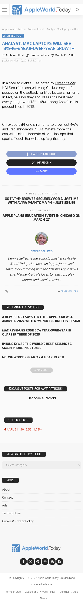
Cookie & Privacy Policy (18, 521)
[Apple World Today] (41, 9)
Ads (4, 505)
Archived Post (13, 36)
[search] (77, 9)
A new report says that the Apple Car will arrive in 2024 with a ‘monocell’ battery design (41, 319)
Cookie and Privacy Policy (40, 591)
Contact (7, 497)
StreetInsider (65, 83)
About (6, 489)
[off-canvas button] (4, 9)
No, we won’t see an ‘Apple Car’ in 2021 (33, 357)
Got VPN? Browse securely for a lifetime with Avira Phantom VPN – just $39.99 (41, 201)
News (43, 598)
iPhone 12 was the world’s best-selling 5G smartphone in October (37, 346)
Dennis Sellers (39, 55)
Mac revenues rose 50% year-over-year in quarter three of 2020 (36, 332)
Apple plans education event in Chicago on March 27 (41, 217)
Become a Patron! (41, 398)
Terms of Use (11, 513)
